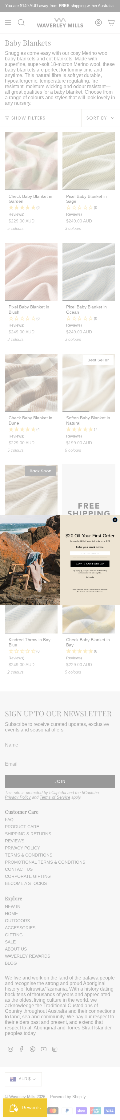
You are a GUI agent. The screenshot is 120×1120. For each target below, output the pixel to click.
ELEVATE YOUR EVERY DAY (90, 563)
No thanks (90, 577)
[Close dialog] (115, 520)
